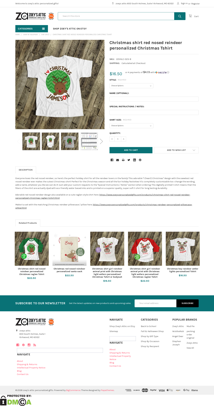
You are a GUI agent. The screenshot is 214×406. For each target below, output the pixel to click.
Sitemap (114, 331)
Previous (18, 141)
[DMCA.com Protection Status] (15, 400)
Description (26, 170)
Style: (118, 80)
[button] (147, 72)
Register (195, 3)
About (20, 361)
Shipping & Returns (27, 364)
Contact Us (23, 374)
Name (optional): (119, 93)
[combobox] (121, 16)
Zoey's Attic (178, 326)
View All (190, 348)
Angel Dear (177, 336)
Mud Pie (190, 326)
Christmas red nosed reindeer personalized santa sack (69, 270)
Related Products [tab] (28, 223)
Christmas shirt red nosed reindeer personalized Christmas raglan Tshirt (31, 271)
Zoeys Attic (192, 343)
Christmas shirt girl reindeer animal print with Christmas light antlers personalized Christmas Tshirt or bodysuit (107, 272)
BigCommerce (73, 390)
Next (101, 141)
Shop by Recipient (150, 346)
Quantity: (115, 133)
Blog (19, 371)
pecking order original (191, 334)
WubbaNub (178, 331)
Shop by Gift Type (149, 336)
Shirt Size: (121, 120)
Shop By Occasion (150, 341)
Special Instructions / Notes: (127, 106)
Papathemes (107, 390)
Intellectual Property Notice (31, 367)
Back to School (148, 326)
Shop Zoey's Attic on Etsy (70, 28)
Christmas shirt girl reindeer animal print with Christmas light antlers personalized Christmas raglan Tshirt (145, 272)
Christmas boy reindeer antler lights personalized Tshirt (182, 270)
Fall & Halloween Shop (152, 331)
